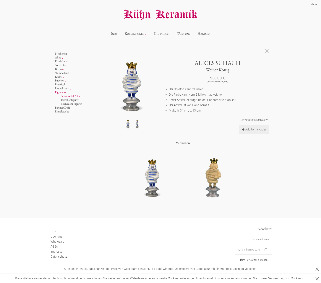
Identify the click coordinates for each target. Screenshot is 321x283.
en (316, 4)
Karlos (58, 77)
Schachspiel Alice (70, 96)
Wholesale (57, 241)
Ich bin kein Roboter (249, 249)
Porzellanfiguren (70, 100)
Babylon (59, 80)
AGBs (54, 246)
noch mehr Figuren (71, 104)
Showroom (161, 33)
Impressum (58, 251)
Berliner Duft (62, 107)
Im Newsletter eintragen (255, 260)
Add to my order (255, 129)
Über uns (183, 33)
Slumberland (62, 73)
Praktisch (60, 84)
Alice (58, 57)
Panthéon (60, 61)
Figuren (59, 92)
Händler (203, 33)
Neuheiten (61, 53)
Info (114, 33)
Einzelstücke (62, 111)
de (312, 4)
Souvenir (60, 65)
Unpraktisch (62, 88)
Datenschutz (59, 256)
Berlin (58, 69)
